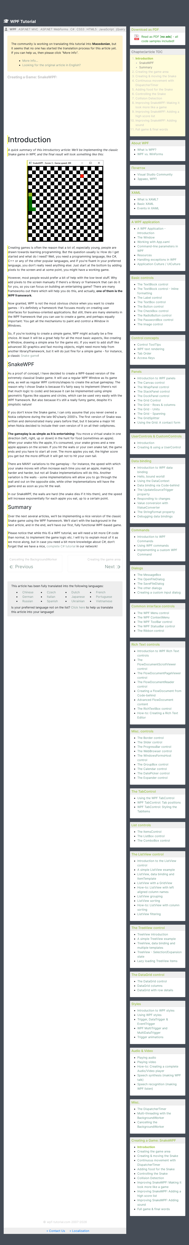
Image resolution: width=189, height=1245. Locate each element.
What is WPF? (146, 149)
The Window (146, 237)
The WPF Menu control (153, 613)
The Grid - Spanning (151, 413)
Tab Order (144, 353)
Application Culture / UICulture (158, 264)
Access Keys (146, 358)
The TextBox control (151, 302)
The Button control (150, 306)
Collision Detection (148, 98)
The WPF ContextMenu (153, 617)
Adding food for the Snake (154, 89)
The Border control (150, 738)
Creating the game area (152, 72)
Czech (51, 592)
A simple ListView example (156, 870)
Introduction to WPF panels (156, 378)
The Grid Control (149, 400)
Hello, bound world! (151, 476)
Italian (51, 596)
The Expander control (152, 778)
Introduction (144, 58)
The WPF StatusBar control (156, 626)
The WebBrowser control (154, 751)
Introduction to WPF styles (155, 1010)
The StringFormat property (156, 512)
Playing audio (146, 1057)
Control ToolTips (149, 344)
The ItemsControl (149, 831)
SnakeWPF (146, 63)
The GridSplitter (148, 418)
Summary (145, 67)
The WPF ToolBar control (154, 622)
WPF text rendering (150, 349)
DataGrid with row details (155, 990)
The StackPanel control (153, 391)
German (27, 596)
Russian (27, 601)
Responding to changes (153, 498)
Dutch (75, 592)
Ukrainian (78, 601)
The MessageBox (149, 575)
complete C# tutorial (61, 546)
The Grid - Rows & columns (156, 405)
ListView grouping (150, 896)
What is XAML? (147, 199)
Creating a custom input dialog (159, 592)
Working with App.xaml (153, 242)
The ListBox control (151, 836)
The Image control (150, 324)
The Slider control (149, 742)
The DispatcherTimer (151, 1109)
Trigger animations (150, 1037)
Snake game (29, 355)
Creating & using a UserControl (159, 447)
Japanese (78, 596)
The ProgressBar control (154, 746)
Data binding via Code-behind (158, 485)
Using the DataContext (153, 481)
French (100, 592)
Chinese (27, 592)
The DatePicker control (153, 773)
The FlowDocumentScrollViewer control (156, 664)
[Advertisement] (65, 107)
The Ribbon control (150, 630)
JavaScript (106, 29)
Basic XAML (145, 204)
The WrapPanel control (153, 387)
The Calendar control (152, 769)
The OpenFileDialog (151, 579)
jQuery (120, 29)
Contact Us (57, 1231)
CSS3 (80, 29)
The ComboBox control (153, 840)
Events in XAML (148, 208)
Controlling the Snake (150, 94)
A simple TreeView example (156, 939)
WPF (13, 29)
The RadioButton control (154, 315)
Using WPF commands (153, 545)
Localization (80, 1231)
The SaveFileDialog (150, 583)
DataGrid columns (149, 986)
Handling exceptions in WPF (156, 259)
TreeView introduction (152, 934)
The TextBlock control (152, 284)
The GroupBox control (152, 764)
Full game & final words (151, 129)
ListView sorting (148, 901)
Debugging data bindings (155, 516)
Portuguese (104, 596)
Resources (144, 255)
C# (72, 29)
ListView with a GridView (154, 883)
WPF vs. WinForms (150, 154)
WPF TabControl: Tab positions (159, 802)
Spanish (52, 601)
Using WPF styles (149, 1015)
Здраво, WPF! (147, 179)
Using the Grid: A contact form (158, 422)
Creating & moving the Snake (155, 76)
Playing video (146, 1062)
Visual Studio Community (155, 174)
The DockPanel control (153, 396)
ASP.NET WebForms (54, 29)
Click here (78, 607)
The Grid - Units (148, 409)
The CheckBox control (153, 311)
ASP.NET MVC (28, 29)
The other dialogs (149, 588)
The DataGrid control (152, 981)
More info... (30, 60)
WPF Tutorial (23, 21)
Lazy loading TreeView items (157, 961)
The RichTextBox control (154, 708)
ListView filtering (149, 914)
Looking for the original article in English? (51, 65)
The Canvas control (151, 382)
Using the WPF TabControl (155, 798)
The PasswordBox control (155, 320)
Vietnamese (104, 601)
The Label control (149, 297)
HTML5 (92, 29)
